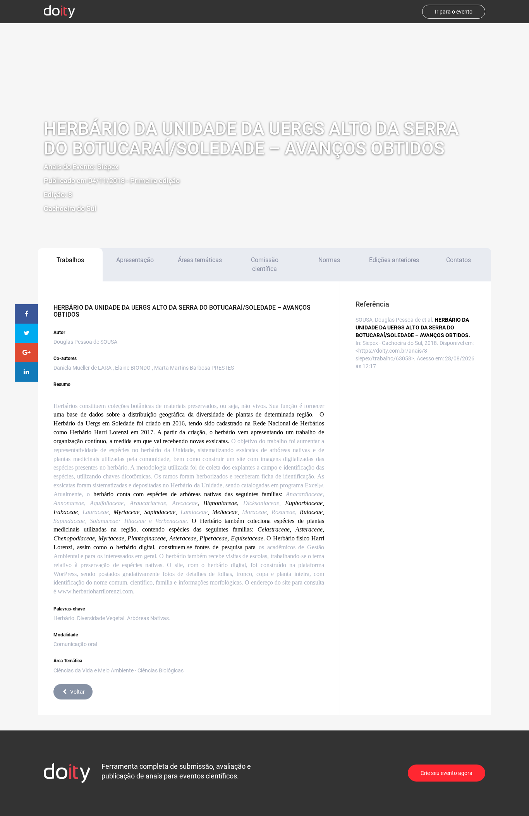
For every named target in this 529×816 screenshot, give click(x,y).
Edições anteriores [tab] (394, 260)
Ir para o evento (453, 12)
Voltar (77, 692)
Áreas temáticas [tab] (200, 260)
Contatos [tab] (458, 260)
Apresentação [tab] (135, 260)
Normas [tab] (329, 260)
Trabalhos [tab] (70, 260)
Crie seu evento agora (446, 773)
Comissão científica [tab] (264, 264)
